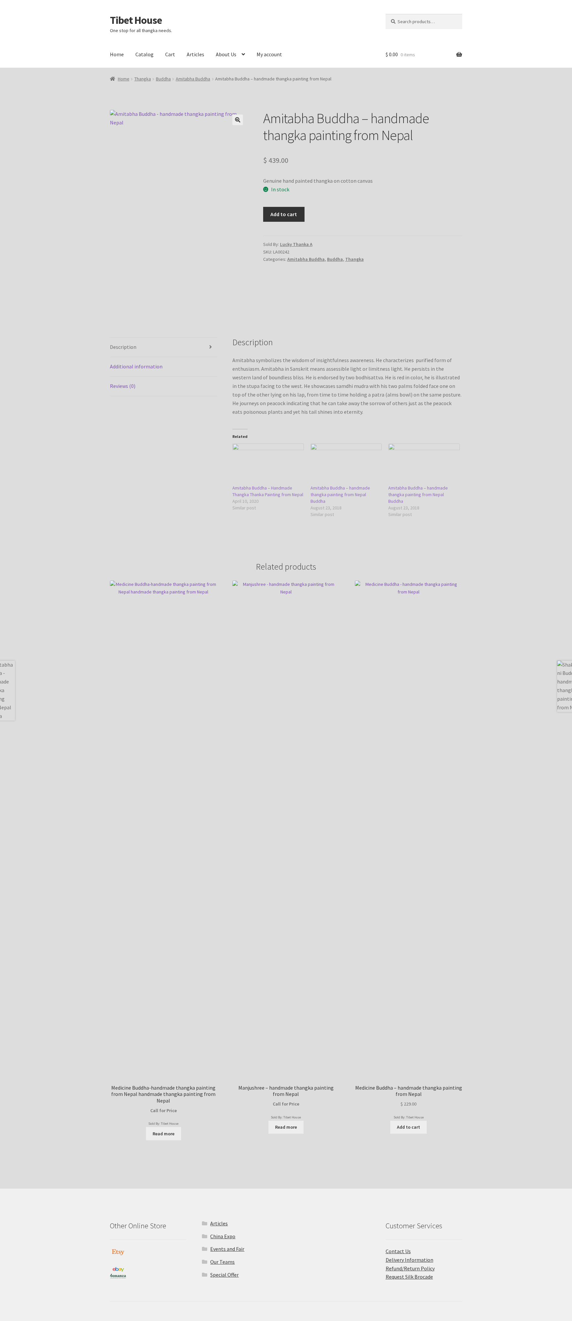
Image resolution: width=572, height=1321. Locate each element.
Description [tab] (123, 347)
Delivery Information (409, 1259)
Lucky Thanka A (296, 244)
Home (117, 54)
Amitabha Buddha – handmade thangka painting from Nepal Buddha (340, 494)
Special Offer (224, 1274)
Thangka (142, 79)
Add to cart (283, 214)
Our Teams (222, 1261)
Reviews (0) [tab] (122, 386)
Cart (170, 54)
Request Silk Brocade (409, 1276)
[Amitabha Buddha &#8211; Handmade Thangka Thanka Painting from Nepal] (268, 464)
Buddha (163, 79)
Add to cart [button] (408, 1127)
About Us (226, 54)
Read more (163, 1134)
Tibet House (136, 20)
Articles (195, 54)
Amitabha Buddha (193, 79)
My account (269, 54)
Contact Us (398, 1251)
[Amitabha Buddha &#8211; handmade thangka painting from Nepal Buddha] (346, 464)
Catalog (144, 54)
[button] (237, 120)
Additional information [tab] (136, 366)
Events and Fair (227, 1249)
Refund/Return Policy (410, 1268)
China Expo (222, 1236)
